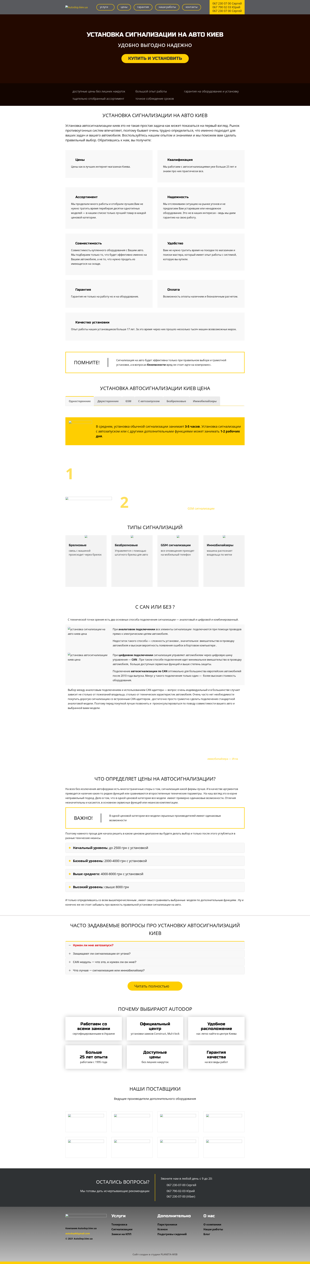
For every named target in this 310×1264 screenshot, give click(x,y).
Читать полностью (152, 986)
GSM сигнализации (201, 508)
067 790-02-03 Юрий (180, 1191)
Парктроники (167, 1224)
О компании (212, 1224)
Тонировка (119, 1224)
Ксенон (162, 1229)
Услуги (104, 7)
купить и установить (155, 58)
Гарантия (143, 7)
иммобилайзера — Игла (222, 759)
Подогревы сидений (172, 1234)
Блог (206, 1234)
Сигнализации (121, 1229)
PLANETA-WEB (169, 1254)
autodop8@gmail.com (77, 1233)
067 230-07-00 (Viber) (180, 1196)
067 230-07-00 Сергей (181, 1185)
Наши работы (167, 7)
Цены (124, 7)
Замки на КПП (121, 1234)
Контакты (191, 7)
